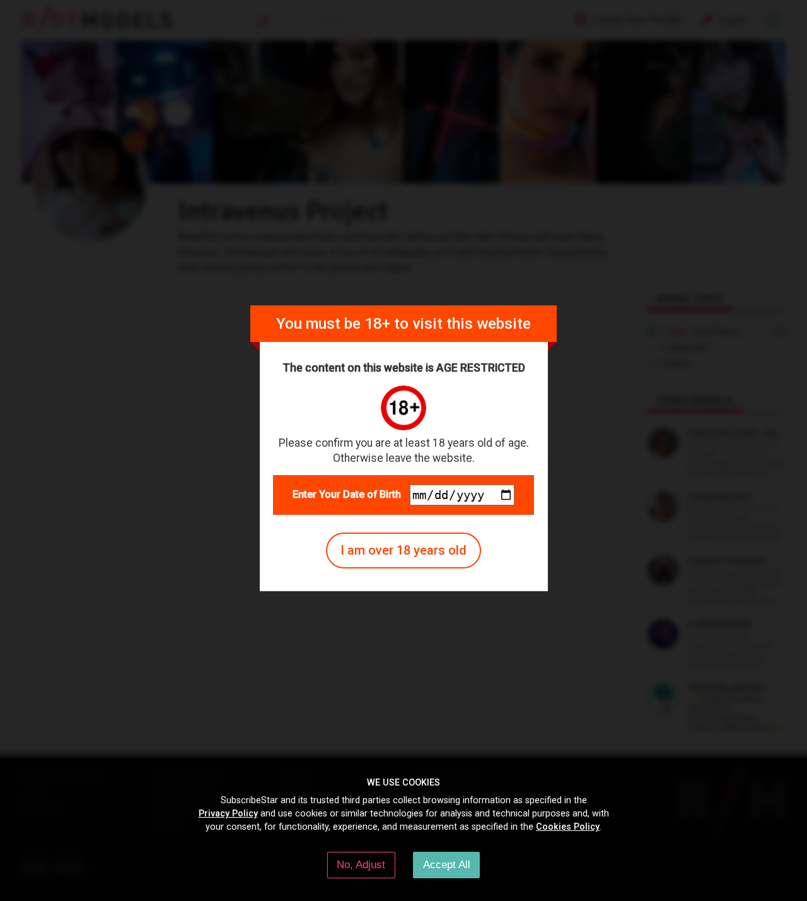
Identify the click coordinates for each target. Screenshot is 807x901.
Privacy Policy (228, 813)
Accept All (446, 864)
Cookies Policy (568, 827)
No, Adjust (361, 864)
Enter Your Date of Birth (347, 494)
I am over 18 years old (403, 550)
